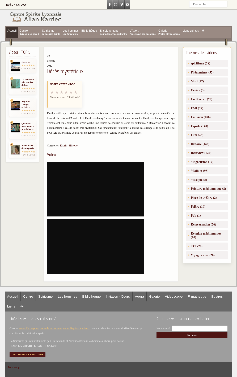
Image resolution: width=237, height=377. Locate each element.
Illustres (217, 296)
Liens (11, 306)
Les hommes (67, 296)
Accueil (12, 296)
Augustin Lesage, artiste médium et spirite (27, 104)
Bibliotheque (91, 296)
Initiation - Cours (118, 296)
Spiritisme (45, 296)
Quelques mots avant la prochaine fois (28, 126)
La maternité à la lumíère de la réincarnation (28, 82)
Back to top (13, 367)
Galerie (154, 296)
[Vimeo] (121, 4)
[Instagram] (115, 4)
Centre (28, 296)
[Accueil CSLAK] (33, 17)
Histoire (73, 145)
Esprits (63, 145)
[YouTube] (127, 4)
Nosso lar (26, 61)
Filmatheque (197, 296)
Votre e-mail (163, 328)
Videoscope (174, 296)
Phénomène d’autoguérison (28, 147)
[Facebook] (110, 4)
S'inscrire (192, 335)
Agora (139, 296)
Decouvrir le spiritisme (27, 354)
